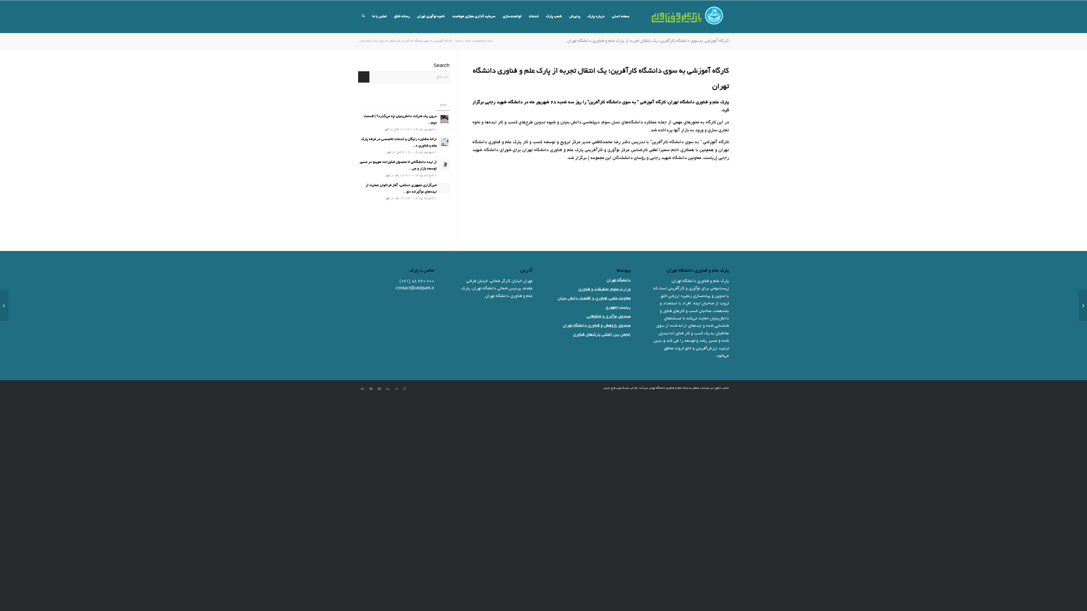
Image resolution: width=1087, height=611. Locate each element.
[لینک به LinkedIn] (388, 389)
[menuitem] (620, 16)
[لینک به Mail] (362, 389)
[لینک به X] (379, 389)
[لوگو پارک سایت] (688, 16)
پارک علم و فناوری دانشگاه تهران (668, 388)
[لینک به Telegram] (396, 389)
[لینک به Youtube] (371, 389)
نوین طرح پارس (612, 388)
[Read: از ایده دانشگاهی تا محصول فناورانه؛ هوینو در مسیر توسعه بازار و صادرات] (444, 165)
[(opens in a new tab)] (444, 188)
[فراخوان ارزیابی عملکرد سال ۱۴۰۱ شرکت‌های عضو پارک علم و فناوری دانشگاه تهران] (1083, 305)
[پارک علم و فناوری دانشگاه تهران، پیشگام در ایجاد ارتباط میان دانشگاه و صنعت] (4, 305)
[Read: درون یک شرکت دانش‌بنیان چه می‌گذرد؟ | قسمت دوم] (444, 119)
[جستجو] (363, 16)
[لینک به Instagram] (405, 389)
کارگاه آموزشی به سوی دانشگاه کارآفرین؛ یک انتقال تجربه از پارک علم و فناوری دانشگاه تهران (648, 41)
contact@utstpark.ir (415, 288)
